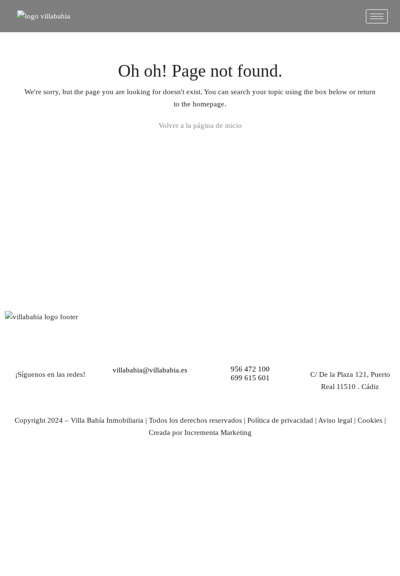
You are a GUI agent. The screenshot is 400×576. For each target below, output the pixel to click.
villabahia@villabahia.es (150, 370)
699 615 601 (250, 378)
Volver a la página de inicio (200, 125)
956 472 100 (250, 369)
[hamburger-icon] (377, 16)
